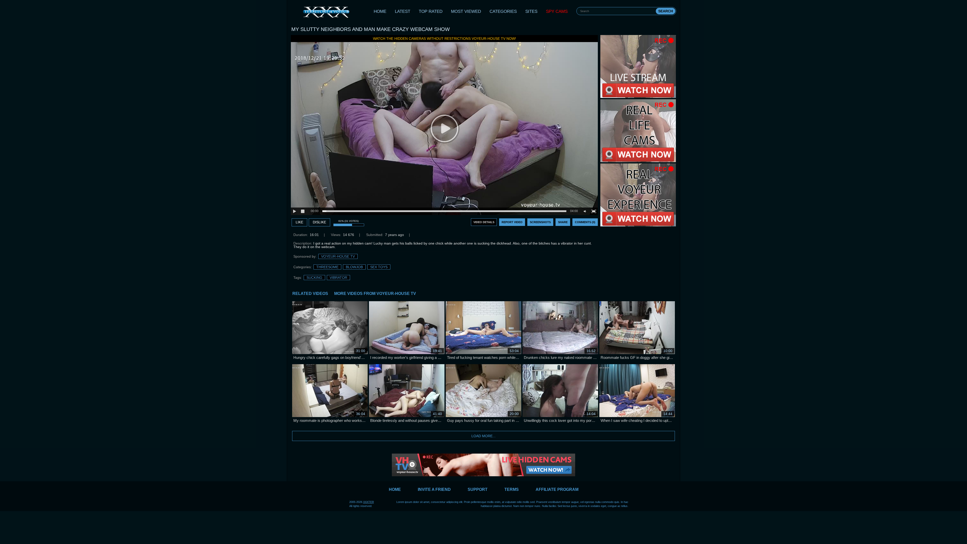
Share (563, 222)
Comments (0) (585, 222)
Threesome (327, 267)
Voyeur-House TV (338, 256)
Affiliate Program (557, 489)
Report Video (512, 222)
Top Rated (430, 11)
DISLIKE (319, 222)
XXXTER (368, 501)
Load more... (483, 436)
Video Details (483, 222)
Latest (402, 11)
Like (299, 222)
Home (380, 11)
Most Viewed (466, 11)
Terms (511, 489)
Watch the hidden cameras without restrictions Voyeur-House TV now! (444, 39)
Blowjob (354, 267)
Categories (503, 11)
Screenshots (540, 222)
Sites (531, 11)
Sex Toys (379, 267)
